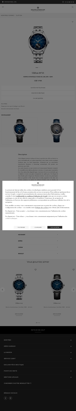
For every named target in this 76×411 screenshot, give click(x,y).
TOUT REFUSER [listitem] (21, 227)
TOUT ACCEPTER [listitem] (55, 227)
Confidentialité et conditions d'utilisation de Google (31, 196)
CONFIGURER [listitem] (38, 227)
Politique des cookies (41, 207)
